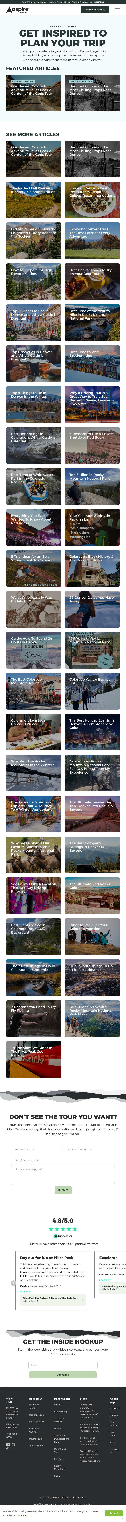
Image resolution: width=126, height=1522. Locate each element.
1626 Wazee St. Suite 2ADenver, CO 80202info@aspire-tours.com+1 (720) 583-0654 (12, 1418)
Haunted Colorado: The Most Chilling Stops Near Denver (90, 1427)
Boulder (58, 1404)
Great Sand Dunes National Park (62, 1438)
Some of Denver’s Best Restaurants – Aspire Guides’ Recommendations (90, 1456)
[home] (17, 9)
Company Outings (34, 1430)
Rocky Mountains (59, 1467)
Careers (114, 1415)
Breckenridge (61, 1411)
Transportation (36, 1445)
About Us (115, 1408)
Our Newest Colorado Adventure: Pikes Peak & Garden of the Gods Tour (89, 1411)
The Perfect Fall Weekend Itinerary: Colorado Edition (89, 1441)
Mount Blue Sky (60, 1450)
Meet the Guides (114, 1424)
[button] (117, 9)
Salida (57, 1476)
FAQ (112, 1442)
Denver (57, 1428)
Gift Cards (113, 1434)
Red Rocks (59, 1459)
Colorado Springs (59, 1420)
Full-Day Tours (36, 1421)
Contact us (114, 1451)
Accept (113, 1513)
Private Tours (35, 1438)
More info (21, 1515)
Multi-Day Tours (34, 1406)
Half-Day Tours (36, 1414)
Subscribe (63, 1375)
